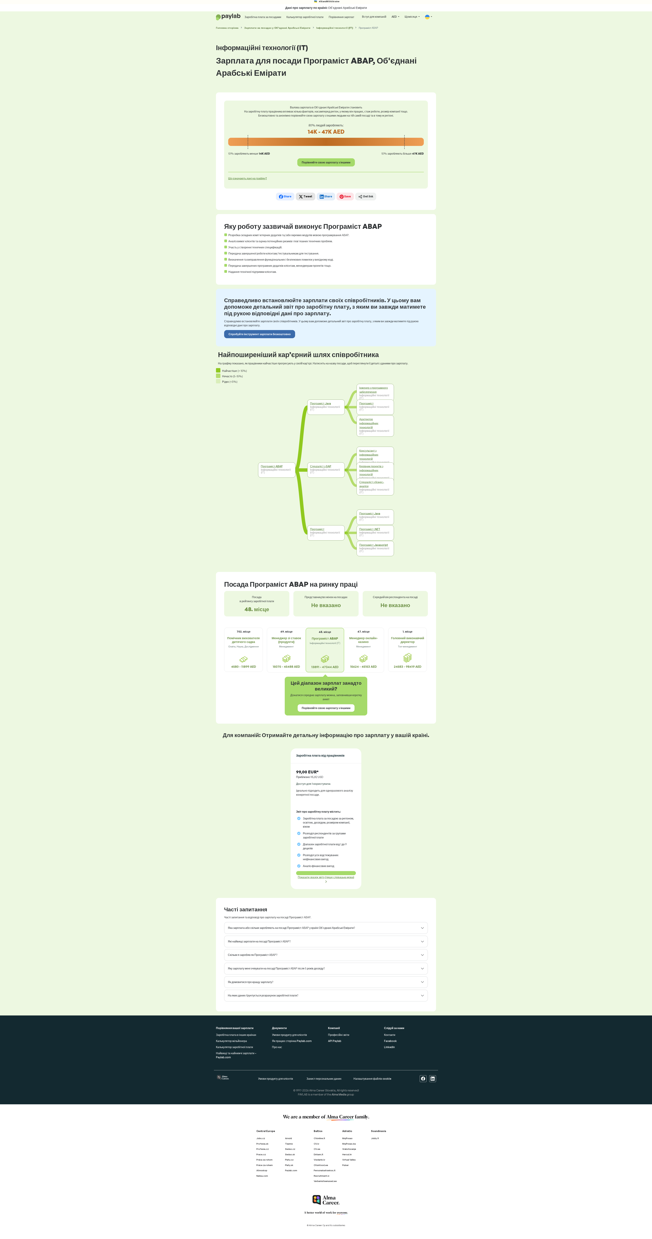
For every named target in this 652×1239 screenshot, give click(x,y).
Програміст (317, 529)
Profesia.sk (262, 1143)
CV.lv (316, 1143)
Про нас (277, 1047)
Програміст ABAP (272, 466)
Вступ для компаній (374, 16)
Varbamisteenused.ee (325, 1181)
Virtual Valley (349, 1159)
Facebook (390, 1041)
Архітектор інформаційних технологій (368, 423)
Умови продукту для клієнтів (289, 1035)
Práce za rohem (264, 1165)
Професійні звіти (338, 1035)
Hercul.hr (347, 1154)
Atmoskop (261, 1170)
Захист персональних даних (323, 1078)
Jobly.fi (375, 1138)
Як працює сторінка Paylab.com (292, 1041)
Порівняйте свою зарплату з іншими (326, 162)
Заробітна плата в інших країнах (236, 1035)
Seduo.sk (290, 1154)
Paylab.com (291, 1170)
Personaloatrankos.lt (325, 1170)
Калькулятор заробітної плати (304, 17)
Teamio (289, 1143)
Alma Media (339, 1094)
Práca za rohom (264, 1159)
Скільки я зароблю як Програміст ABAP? (252, 955)
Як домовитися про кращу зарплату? (250, 982)
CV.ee (317, 1149)
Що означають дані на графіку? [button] (247, 178)
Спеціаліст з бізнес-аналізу (371, 484)
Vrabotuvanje (349, 1149)
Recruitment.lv (321, 1175)
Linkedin (389, 1047)
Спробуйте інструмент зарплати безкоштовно (260, 334)
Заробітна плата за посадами (262, 17)
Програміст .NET (369, 529)
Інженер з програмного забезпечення (373, 389)
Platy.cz (289, 1159)
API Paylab (334, 1041)
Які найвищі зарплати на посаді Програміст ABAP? (259, 941)
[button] (428, 17)
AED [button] (394, 16)
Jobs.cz (260, 1138)
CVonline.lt (319, 1138)
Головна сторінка (227, 27)
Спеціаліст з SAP (320, 466)
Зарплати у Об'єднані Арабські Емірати (277, 27)
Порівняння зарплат (341, 17)
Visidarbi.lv (319, 1159)
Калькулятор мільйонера (231, 1041)
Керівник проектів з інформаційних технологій (371, 470)
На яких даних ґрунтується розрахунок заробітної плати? (263, 995)
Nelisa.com (262, 1175)
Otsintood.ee (321, 1165)
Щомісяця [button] (411, 16)
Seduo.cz (290, 1149)
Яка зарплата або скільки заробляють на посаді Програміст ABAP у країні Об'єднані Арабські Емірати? (291, 928)
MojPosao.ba (349, 1143)
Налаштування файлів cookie (372, 1078)
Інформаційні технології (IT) (334, 27)
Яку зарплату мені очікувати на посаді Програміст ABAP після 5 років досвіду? (276, 968)
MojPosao (347, 1138)
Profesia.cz (262, 1149)
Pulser (345, 1165)
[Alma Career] (326, 1200)
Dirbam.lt (318, 1154)
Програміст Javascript (373, 544)
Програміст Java (320, 403)
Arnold (288, 1138)
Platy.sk (289, 1165)
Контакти (389, 1035)
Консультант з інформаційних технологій (368, 454)
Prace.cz (261, 1154)
